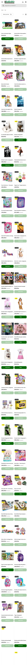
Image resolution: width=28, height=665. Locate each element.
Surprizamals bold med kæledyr (8, 615)
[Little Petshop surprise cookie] (7, 405)
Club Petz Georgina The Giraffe (8, 109)
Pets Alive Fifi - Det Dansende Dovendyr (10, 488)
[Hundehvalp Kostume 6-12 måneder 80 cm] (20, 303)
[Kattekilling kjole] (20, 354)
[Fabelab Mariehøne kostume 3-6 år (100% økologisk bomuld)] (20, 152)
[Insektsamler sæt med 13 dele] (7, 329)
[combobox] (14, 5)
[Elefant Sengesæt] (20, 126)
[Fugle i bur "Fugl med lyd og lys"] (20, 177)
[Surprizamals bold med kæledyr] (7, 607)
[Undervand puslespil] (7, 632)
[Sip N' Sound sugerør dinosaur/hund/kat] (7, 556)
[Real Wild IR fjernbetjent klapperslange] (20, 506)
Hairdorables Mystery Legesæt (8, 261)
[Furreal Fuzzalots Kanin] (7, 202)
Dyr (5, 10)
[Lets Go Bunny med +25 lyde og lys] (20, 379)
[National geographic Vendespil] (20, 405)
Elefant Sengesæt (18, 134)
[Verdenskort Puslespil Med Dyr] (7, 657)
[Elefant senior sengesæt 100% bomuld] (7, 152)
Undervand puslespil (6, 640)
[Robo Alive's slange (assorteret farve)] (7, 531)
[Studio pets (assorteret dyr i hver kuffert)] (20, 582)
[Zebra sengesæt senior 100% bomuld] (20, 657)
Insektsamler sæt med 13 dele (8, 337)
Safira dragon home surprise (21, 539)
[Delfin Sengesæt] (20, 101)
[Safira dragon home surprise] (20, 531)
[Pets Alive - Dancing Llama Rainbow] (20, 455)
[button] (25, 2)
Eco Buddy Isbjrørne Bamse (7, 134)
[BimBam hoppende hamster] (20, 51)
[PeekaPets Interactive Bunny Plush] (7, 455)
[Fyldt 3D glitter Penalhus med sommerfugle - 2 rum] (20, 202)
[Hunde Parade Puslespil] (20, 278)
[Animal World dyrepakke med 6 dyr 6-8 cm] (20, 25)
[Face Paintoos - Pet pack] (7, 177)
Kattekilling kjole (18, 362)
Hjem (2, 10)
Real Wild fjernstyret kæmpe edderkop (10, 514)
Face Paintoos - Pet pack (7, 185)
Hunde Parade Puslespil (19, 286)
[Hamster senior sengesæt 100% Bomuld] (20, 253)
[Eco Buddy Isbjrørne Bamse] (7, 126)
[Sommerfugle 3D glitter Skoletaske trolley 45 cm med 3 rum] (20, 556)
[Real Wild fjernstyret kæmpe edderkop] (7, 506)
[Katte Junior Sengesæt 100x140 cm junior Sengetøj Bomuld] (7, 354)
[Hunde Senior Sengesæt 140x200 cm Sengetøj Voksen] (7, 303)
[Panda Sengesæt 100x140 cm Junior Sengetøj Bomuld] (7, 430)
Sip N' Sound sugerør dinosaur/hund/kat (10, 564)
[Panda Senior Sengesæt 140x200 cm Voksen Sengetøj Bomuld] (20, 430)
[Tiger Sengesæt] (20, 607)
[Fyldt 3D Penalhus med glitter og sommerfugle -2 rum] (7, 228)
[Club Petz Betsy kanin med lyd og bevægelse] (20, 76)
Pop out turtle (17, 488)
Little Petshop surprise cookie (8, 412)
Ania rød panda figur (6, 33)
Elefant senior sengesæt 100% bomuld (10, 160)
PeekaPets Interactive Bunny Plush (9, 463)
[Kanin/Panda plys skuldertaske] (20, 329)
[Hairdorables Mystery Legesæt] (7, 253)
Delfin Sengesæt (18, 109)
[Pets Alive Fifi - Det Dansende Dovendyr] (7, 480)
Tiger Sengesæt (18, 615)
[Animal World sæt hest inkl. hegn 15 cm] (7, 51)
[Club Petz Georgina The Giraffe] (7, 101)
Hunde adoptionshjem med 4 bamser (10, 286)
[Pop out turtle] (20, 480)
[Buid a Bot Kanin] (7, 76)
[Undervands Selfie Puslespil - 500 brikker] (20, 632)
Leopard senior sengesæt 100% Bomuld (10, 387)
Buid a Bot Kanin (5, 84)
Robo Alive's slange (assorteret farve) (10, 539)
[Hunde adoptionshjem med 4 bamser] (7, 278)
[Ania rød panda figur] (7, 25)
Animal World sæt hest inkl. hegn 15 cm (10, 58)
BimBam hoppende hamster (21, 58)
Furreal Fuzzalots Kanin (6, 210)
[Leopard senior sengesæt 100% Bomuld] (7, 379)
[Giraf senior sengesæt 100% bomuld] (20, 228)
